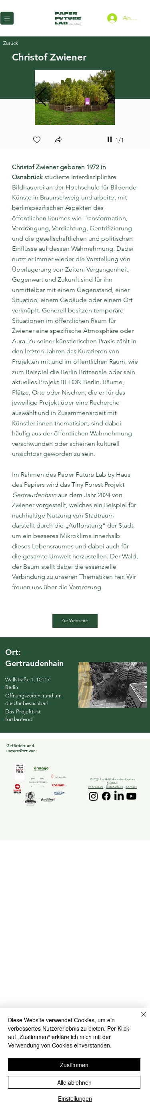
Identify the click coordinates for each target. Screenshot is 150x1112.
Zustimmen (74, 1065)
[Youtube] (131, 796)
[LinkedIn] (119, 796)
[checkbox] (37, 140)
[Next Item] (109, 97)
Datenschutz (114, 787)
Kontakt (131, 787)
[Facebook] (106, 796)
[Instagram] (93, 796)
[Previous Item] (41, 97)
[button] (58, 140)
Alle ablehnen (74, 1082)
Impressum (95, 787)
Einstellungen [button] (75, 1098)
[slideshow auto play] (110, 139)
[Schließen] (138, 1019)
